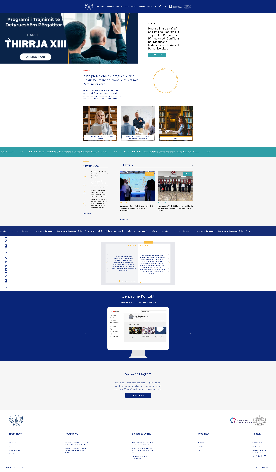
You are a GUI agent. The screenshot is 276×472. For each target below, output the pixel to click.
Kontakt (150, 6)
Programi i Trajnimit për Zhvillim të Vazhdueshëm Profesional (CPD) (75, 450)
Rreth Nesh (99, 6)
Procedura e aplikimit (138, 395)
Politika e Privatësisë (266, 467)
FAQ (257, 467)
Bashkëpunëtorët (14, 450)
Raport (133, 6)
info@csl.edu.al (154, 389)
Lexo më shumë (157, 51)
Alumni (11, 454)
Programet (110, 6)
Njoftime (141, 6)
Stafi (10, 446)
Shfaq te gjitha (87, 213)
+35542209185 (257, 446)
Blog (199, 450)
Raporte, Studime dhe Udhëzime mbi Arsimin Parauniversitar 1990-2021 (143, 450)
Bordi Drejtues (13, 443)
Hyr (156, 6)
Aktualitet (203, 433)
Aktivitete (201, 443)
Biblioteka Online (122, 6)
